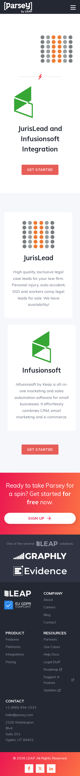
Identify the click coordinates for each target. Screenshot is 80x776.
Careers (49, 607)
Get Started (40, 169)
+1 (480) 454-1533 (21, 707)
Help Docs (51, 654)
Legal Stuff (52, 662)
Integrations (15, 654)
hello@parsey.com (19, 715)
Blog (47, 615)
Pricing (11, 662)
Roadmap (51, 669)
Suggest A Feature (52, 680)
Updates (50, 690)
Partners (50, 639)
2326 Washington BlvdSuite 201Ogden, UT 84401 (20, 731)
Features (12, 639)
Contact (50, 622)
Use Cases (52, 647)
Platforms (13, 647)
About (48, 599)
